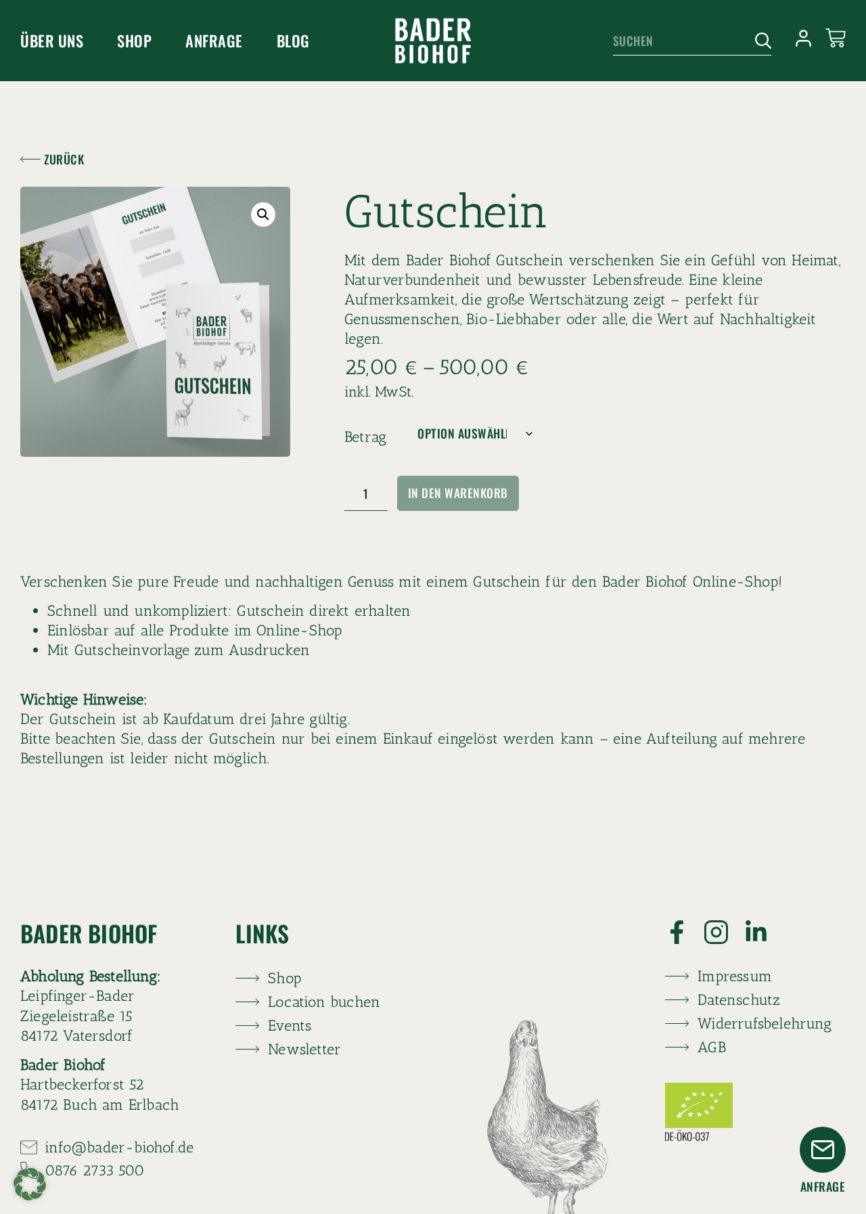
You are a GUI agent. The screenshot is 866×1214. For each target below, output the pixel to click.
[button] (263, 214)
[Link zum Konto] (803, 38)
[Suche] (758, 40)
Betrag (365, 437)
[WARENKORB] (835, 38)
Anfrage (214, 40)
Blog (293, 40)
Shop (134, 40)
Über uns (51, 40)
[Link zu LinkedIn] (764, 932)
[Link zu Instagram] (724, 932)
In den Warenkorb (458, 492)
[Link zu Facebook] (685, 932)
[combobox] (679, 40)
